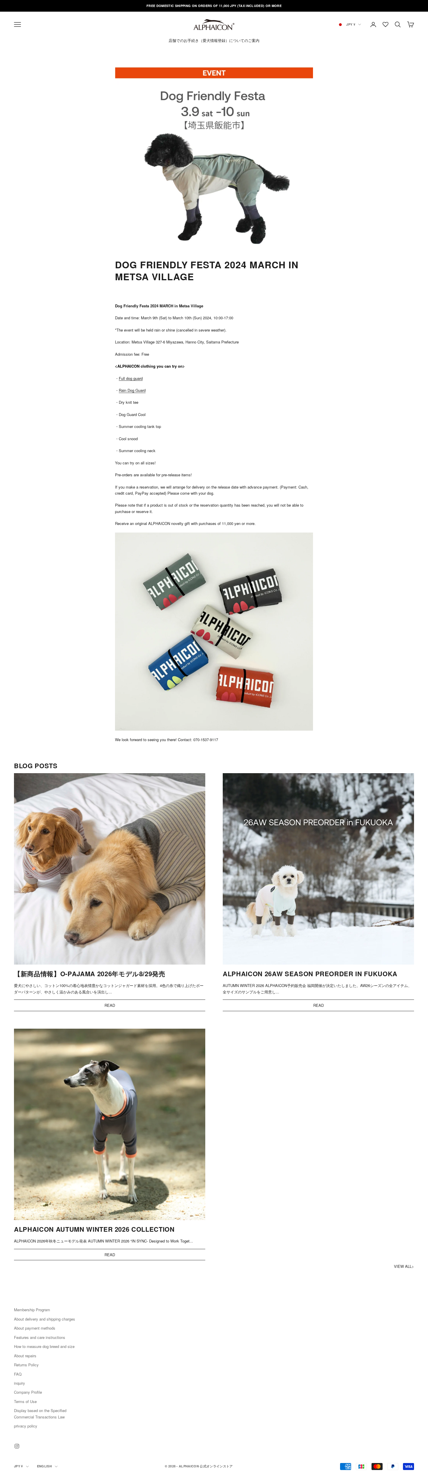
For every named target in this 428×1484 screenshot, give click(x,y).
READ (110, 1005)
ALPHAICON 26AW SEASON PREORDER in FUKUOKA (310, 973)
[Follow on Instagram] (17, 1446)
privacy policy (25, 1426)
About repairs (25, 1355)
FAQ (18, 1374)
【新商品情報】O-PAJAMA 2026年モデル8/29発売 (89, 973)
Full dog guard (131, 378)
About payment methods (34, 1328)
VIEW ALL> (404, 1266)
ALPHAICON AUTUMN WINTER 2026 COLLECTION (94, 1229)
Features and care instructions (39, 1337)
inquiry (19, 1383)
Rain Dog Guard (132, 390)
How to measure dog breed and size (44, 1346)
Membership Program (32, 1309)
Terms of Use (25, 1401)
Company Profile (28, 1392)
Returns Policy (26, 1364)
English (44, 1466)
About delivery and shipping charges (44, 1319)
